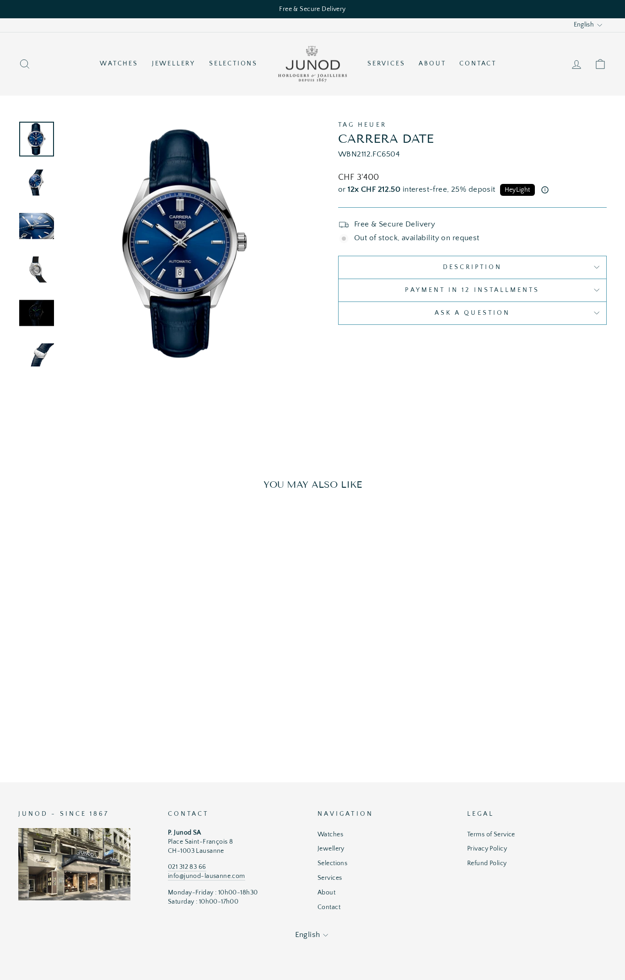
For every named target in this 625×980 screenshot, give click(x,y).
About (432, 63)
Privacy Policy (487, 848)
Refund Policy (487, 863)
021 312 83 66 (187, 867)
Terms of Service (491, 834)
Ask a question (472, 313)
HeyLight (517, 190)
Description (472, 267)
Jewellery (173, 63)
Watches (119, 63)
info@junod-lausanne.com (206, 876)
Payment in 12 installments (472, 290)
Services (386, 63)
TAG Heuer (362, 125)
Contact (477, 63)
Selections (233, 63)
